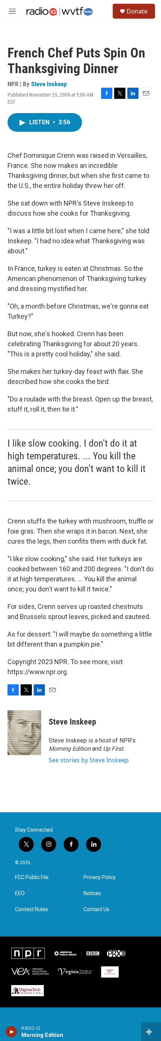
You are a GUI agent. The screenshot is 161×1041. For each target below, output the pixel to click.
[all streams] (151, 1031)
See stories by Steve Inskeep (89, 760)
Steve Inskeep (49, 84)
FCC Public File (32, 877)
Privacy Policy (99, 877)
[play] (11, 1031)
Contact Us (96, 909)
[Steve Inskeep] (24, 732)
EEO (20, 893)
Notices (92, 893)
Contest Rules (31, 909)
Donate (137, 11)
